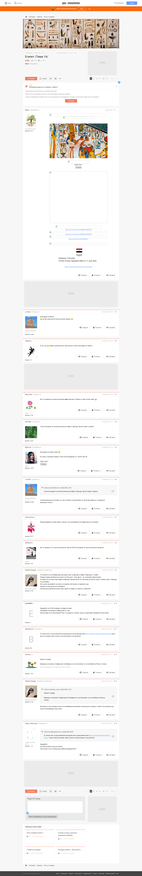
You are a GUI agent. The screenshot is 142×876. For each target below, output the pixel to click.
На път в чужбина (49, 865)
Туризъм (39, 865)
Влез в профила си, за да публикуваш (42, 817)
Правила (71, 873)
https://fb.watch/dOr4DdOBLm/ (78, 239)
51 (104, 78)
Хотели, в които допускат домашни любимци (67, 834)
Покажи (71, 101)
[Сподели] (55, 78)
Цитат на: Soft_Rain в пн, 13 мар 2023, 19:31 (57, 487)
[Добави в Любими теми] (51, 78)
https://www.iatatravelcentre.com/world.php (78, 267)
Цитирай (112, 275)
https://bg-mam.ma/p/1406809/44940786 (78, 234)
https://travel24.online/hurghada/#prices (98, 634)
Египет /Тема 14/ (36, 56)
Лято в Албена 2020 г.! (35, 833)
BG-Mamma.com (36, 873)
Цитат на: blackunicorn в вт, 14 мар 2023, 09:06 (58, 731)
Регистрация (119, 3)
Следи (44, 78)
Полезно (98, 275)
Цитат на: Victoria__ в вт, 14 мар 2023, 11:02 (57, 689)
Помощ (95, 873)
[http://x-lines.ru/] (79, 115)
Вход (132, 3)
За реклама (64, 873)
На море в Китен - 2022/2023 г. (69, 850)
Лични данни (78, 873)
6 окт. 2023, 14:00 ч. (72, 53)
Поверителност (87, 873)
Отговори (31, 78)
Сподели (84, 275)
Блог (117, 873)
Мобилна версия (110, 873)
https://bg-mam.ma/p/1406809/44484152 (78, 229)
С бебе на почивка (33, 850)
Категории (32, 865)
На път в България (37, 836)
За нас (58, 873)
